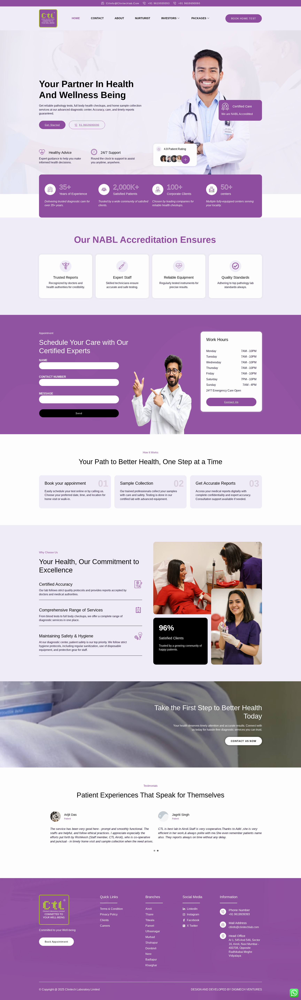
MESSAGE (46, 393)
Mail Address (238, 923)
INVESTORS (168, 18)
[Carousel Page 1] (154, 850)
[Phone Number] (223, 912)
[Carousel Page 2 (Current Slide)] (158, 850)
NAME (43, 360)
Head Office (237, 936)
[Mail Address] (223, 924)
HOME (76, 18)
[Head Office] (223, 936)
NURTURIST (142, 18)
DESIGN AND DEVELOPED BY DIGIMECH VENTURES (226, 989)
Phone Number (239, 910)
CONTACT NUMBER (52, 376)
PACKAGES (198, 18)
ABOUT (119, 18)
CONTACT (97, 18)
